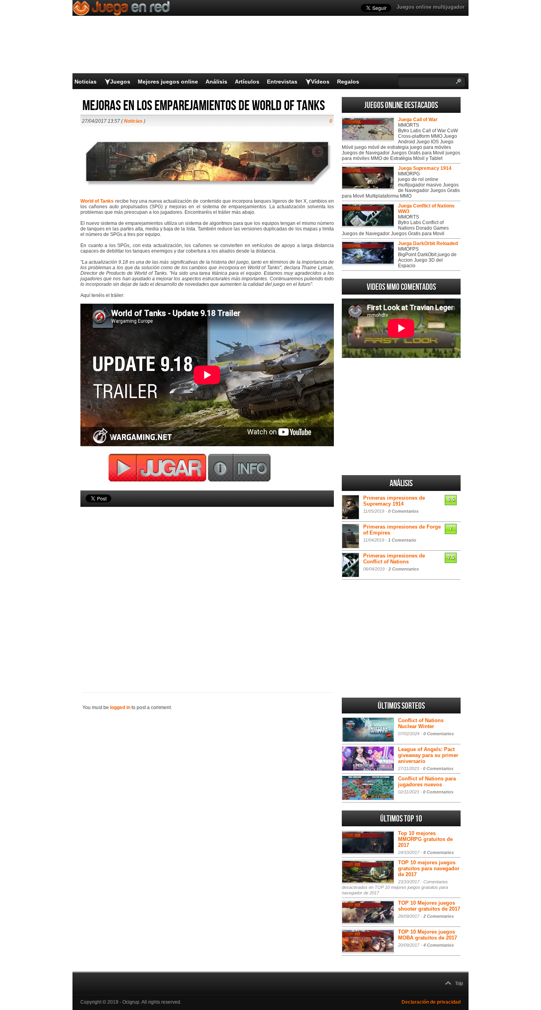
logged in (120, 707)
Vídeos (320, 81)
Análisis (216, 81)
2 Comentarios (404, 569)
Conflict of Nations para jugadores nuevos (427, 781)
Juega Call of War (418, 119)
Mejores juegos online (168, 81)
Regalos (348, 81)
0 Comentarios (403, 511)
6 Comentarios (438, 852)
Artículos (247, 81)
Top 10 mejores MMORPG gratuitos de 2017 (425, 839)
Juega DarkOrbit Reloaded (428, 243)
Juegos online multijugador (430, 7)
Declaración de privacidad (431, 1002)
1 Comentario (402, 540)
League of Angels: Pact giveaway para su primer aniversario (428, 755)
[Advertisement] (207, 586)
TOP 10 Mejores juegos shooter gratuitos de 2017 (429, 906)
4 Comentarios (438, 945)
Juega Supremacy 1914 (424, 168)
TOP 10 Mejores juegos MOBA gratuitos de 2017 (427, 935)
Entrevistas (282, 81)
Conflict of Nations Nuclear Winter (421, 723)
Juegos (120, 81)
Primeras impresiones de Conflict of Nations (394, 559)
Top (459, 983)
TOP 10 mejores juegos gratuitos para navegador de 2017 (428, 868)
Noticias (85, 81)
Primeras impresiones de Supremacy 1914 (394, 501)
